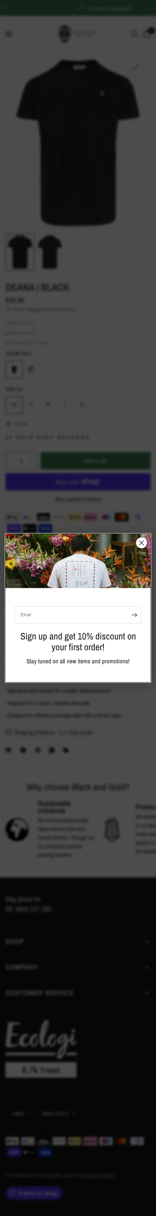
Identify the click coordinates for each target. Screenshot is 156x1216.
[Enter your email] (134, 615)
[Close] (141, 542)
